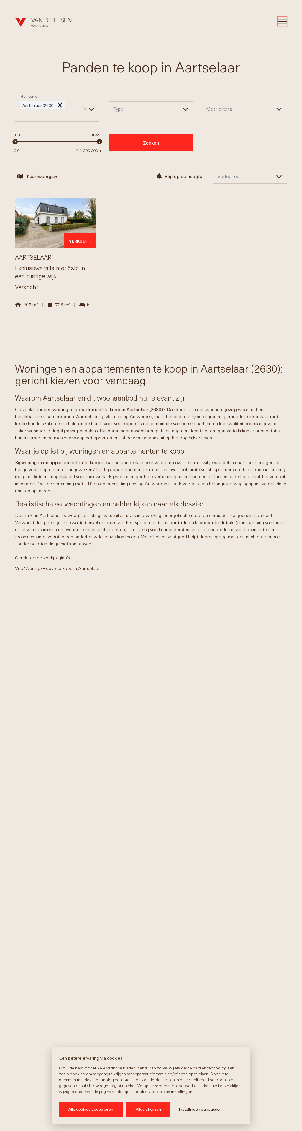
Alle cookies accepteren (90, 1109)
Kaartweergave (43, 176)
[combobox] (57, 109)
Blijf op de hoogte (183, 176)
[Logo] (43, 22)
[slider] (15, 142)
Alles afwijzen (148, 1109)
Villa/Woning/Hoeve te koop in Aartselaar (57, 568)
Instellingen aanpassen (200, 1109)
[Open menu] (282, 21)
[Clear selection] (84, 108)
